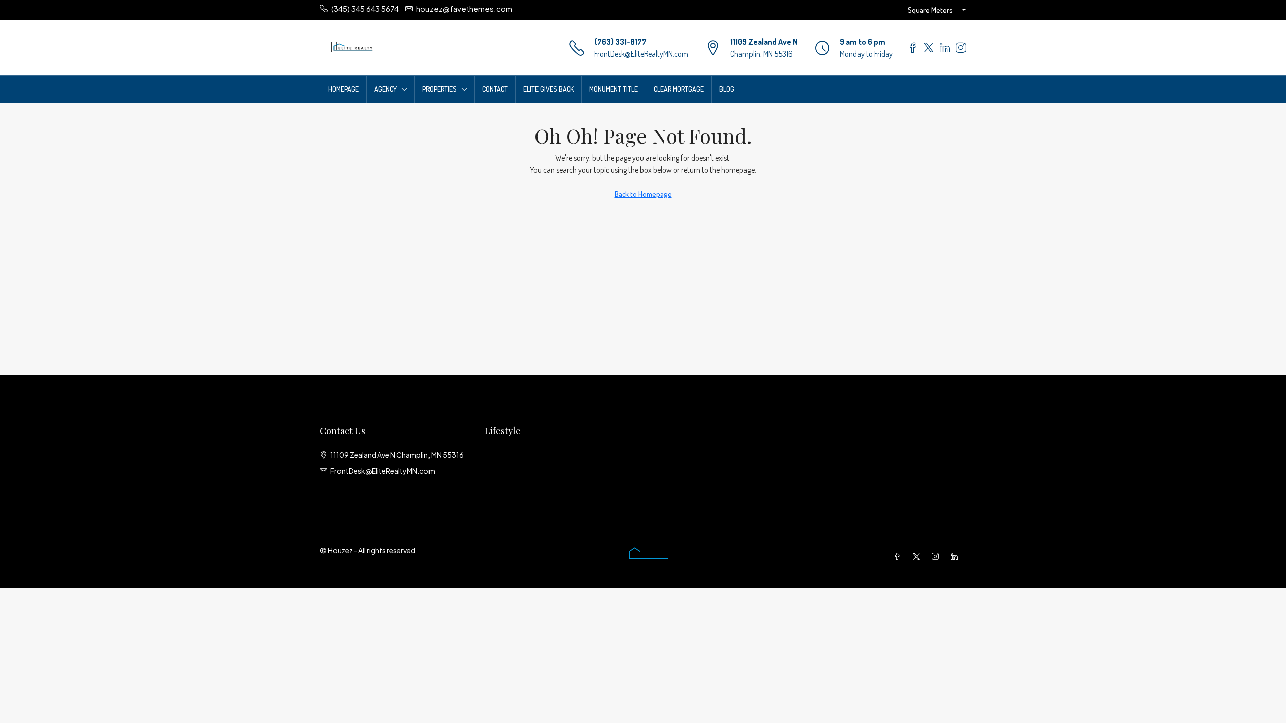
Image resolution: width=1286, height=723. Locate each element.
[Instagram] (937, 556)
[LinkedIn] (956, 556)
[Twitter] (918, 556)
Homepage (343, 89)
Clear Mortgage (679, 89)
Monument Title (613, 89)
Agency (385, 89)
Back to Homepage (643, 194)
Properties (439, 89)
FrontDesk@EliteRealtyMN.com (641, 54)
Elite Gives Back (548, 89)
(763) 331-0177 (620, 42)
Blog (726, 89)
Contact (495, 89)
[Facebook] (899, 556)
